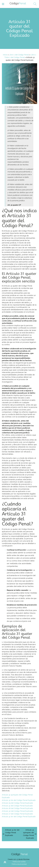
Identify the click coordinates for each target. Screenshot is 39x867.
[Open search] (34, 4)
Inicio (5, 55)
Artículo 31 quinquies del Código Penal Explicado (17, 796)
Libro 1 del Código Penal (19, 55)
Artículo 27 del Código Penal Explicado (17, 814)
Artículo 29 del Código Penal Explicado (17, 803)
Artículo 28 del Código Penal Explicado (17, 808)
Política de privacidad (19, 864)
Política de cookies (19, 862)
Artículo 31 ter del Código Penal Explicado (19, 817)
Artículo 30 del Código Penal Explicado (17, 811)
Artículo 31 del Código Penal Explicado (17, 806)
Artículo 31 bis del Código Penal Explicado (19, 800)
